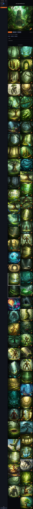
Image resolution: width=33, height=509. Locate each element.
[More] (29, 32)
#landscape (16, 36)
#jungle (9, 36)
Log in (3, 506)
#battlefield (12, 36)
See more (16, 34)
